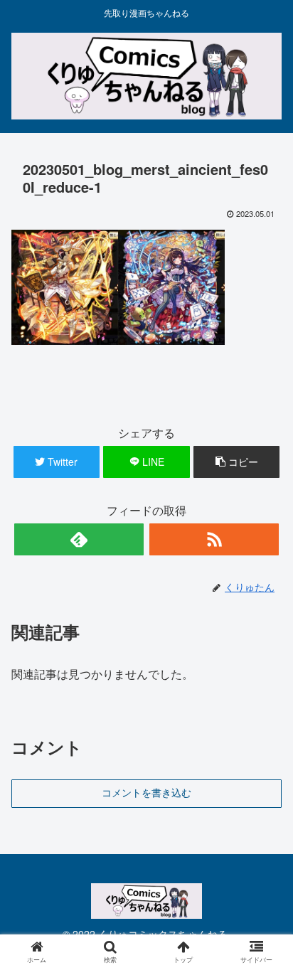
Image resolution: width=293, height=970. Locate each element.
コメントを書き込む (146, 793)
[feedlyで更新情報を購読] (79, 539)
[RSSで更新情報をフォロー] (214, 539)
